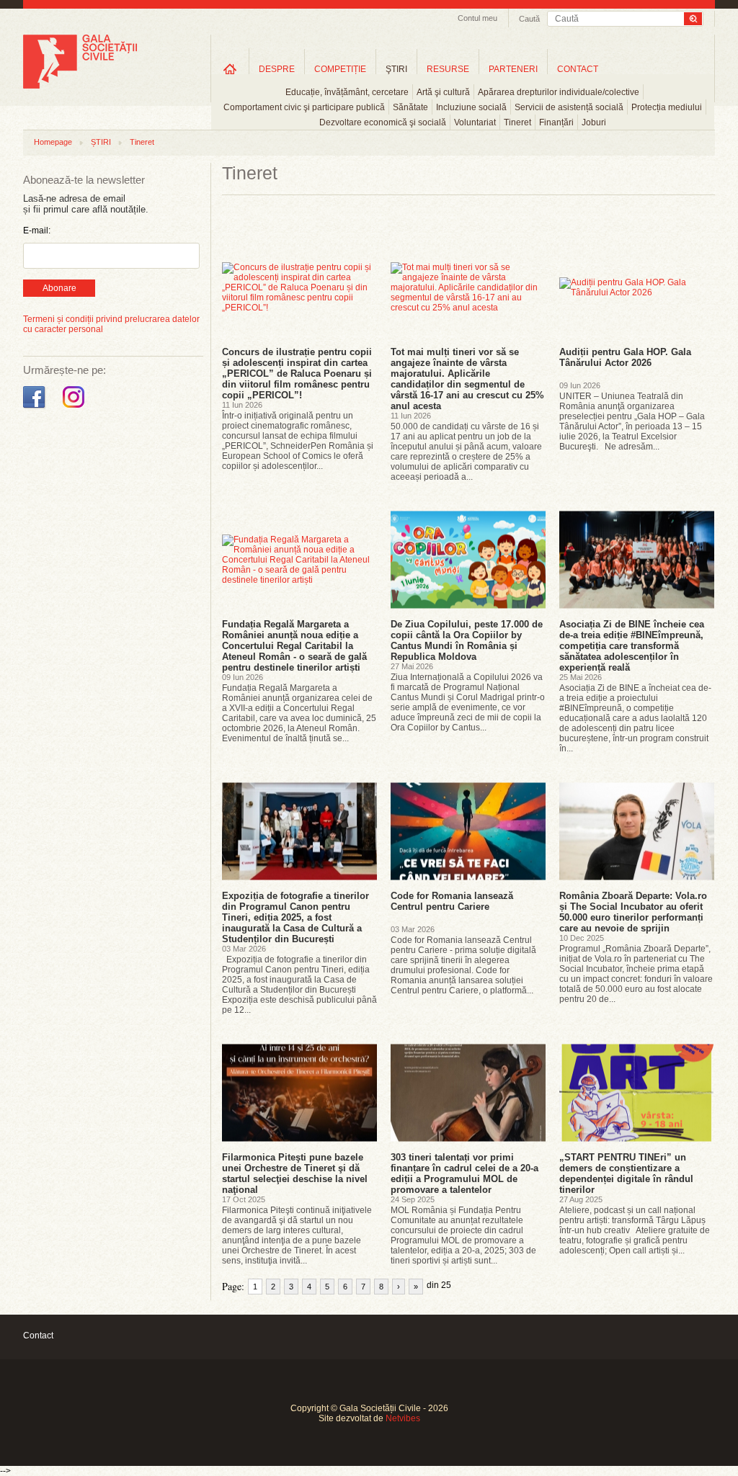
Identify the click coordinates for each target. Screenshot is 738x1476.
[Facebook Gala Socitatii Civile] (35, 408)
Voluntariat (475, 122)
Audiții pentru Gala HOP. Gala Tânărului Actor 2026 (625, 357)
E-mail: (36, 230)
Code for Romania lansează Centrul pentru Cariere (452, 901)
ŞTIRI (396, 69)
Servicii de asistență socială (569, 107)
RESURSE (448, 69)
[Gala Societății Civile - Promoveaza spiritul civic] (80, 86)
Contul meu (477, 18)
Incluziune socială (471, 107)
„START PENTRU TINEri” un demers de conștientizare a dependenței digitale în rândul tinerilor (626, 1173)
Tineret (517, 122)
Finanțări (556, 122)
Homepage (53, 142)
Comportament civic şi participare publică (304, 107)
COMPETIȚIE (340, 69)
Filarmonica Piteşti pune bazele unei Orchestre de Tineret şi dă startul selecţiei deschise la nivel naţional (295, 1173)
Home (229, 68)
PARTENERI (513, 69)
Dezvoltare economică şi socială (382, 122)
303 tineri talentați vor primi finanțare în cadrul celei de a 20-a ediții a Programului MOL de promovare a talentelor (464, 1173)
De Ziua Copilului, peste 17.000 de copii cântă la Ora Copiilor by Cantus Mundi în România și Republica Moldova (467, 640)
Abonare (59, 288)
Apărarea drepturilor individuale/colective (558, 92)
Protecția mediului (666, 107)
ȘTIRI (101, 142)
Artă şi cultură (443, 92)
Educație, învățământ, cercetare (347, 92)
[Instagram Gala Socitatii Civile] (75, 408)
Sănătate (410, 107)
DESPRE (277, 69)
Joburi (594, 122)
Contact (38, 1335)
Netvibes (403, 1418)
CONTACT (577, 69)
